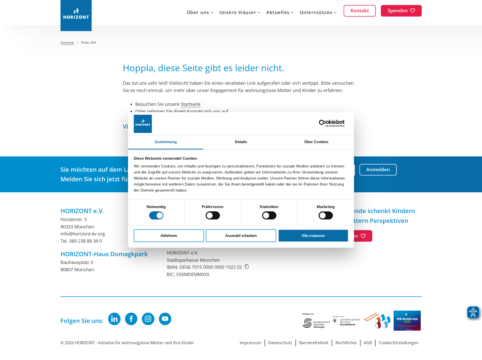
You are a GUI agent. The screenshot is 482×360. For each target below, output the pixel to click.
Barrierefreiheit (313, 342)
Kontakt (195, 111)
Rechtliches (346, 342)
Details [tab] (241, 142)
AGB (368, 342)
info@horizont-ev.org (83, 234)
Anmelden (378, 169)
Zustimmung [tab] (166, 142)
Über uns (198, 12)
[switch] (213, 216)
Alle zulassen (313, 235)
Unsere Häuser (238, 12)
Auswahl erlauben (241, 235)
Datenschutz (280, 342)
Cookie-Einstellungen (398, 342)
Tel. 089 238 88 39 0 (81, 241)
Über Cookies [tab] (316, 142)
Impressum (250, 342)
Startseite (191, 104)
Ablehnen (168, 235)
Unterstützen (316, 12)
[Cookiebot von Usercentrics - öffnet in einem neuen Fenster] (326, 123)
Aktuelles (278, 12)
